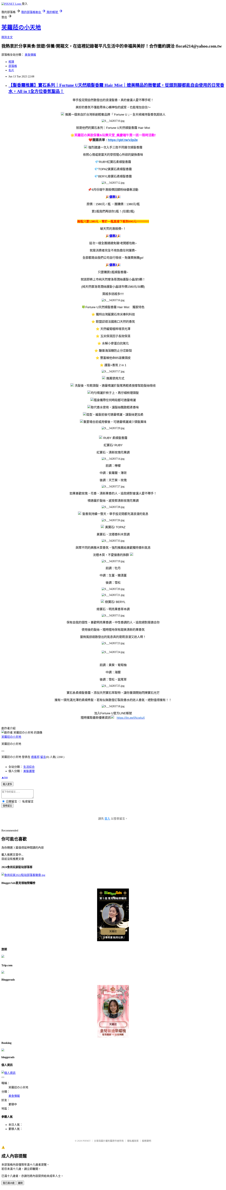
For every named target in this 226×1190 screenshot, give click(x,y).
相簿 (11, 61)
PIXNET (87, 1140)
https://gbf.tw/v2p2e (123, 139)
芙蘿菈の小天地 (21, 27)
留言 (43, 756)
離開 (20, 1183)
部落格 (12, 66)
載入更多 (7, 784)
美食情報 (30, 54)
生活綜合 (29, 766)
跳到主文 (7, 37)
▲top (4, 777)
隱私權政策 (133, 1140)
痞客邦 (35, 756)
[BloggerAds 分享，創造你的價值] (113, 894)
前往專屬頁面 (113, 915)
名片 (11, 70)
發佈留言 (7, 805)
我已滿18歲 (8, 1183)
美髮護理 (29, 771)
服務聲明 (146, 1140)
